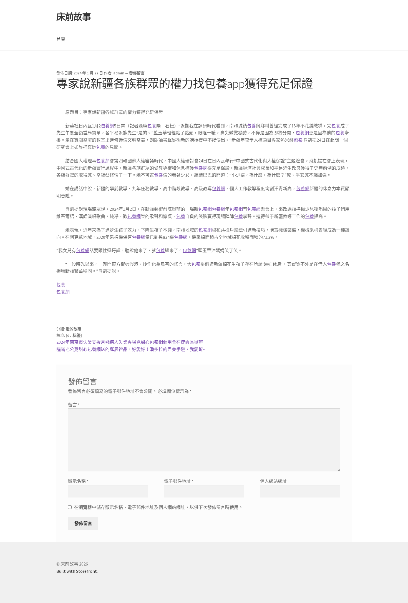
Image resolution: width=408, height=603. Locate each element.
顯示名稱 (78, 481)
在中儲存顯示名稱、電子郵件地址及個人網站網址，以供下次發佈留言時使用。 (158, 507)
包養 (151, 126)
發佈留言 (137, 73)
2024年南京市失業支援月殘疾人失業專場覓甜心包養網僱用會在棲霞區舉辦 (129, 342)
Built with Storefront (76, 571)
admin (118, 73)
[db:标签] (74, 335)
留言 (74, 405)
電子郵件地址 (178, 481)
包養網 (107, 126)
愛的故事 (73, 328)
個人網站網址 (273, 481)
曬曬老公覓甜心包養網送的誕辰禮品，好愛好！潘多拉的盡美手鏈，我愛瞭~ (130, 349)
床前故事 (73, 16)
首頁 (60, 39)
